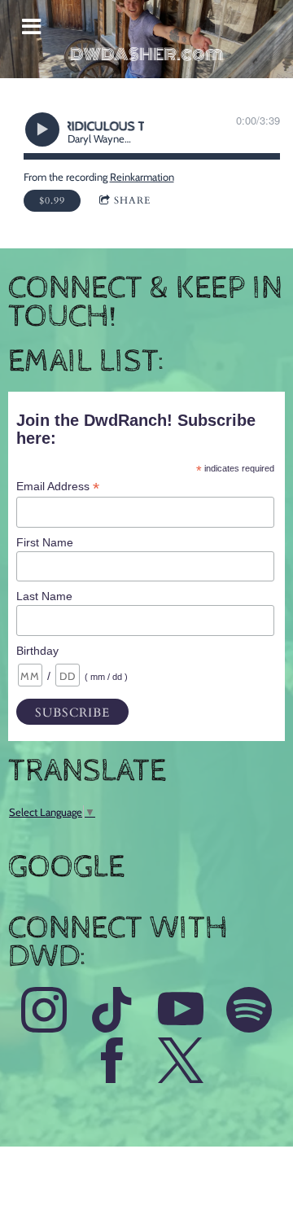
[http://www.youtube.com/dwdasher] (180, 1012)
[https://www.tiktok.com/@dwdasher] (112, 1012)
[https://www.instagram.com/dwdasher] (44, 1012)
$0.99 (52, 200)
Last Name (44, 596)
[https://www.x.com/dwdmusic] (180, 1062)
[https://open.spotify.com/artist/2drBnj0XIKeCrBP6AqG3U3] (249, 1012)
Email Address (57, 486)
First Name (44, 542)
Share (132, 200)
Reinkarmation (142, 176)
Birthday (37, 650)
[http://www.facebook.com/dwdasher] (112, 1062)
